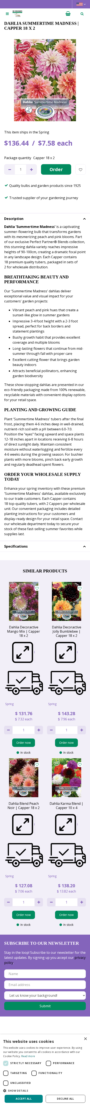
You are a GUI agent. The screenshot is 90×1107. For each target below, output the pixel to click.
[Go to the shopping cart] (68, 13)
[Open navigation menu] (7, 14)
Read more (28, 1056)
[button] (45, 1090)
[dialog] (45, 1070)
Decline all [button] (65, 1098)
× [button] (85, 1038)
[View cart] (68, 14)
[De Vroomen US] (17, 13)
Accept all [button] (24, 1098)
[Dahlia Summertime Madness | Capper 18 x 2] (45, 80)
